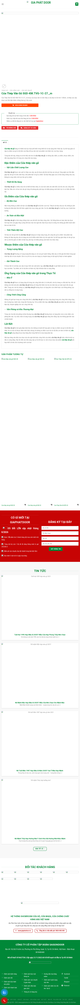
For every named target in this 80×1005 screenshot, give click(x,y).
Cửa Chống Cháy (15, 90)
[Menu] (2, 4)
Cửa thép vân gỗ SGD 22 (34, 505)
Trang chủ (4, 90)
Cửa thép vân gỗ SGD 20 (8, 505)
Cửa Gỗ (19, 999)
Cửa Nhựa (26, 999)
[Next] (78, 434)
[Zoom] (4, 86)
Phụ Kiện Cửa (57, 999)
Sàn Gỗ (50, 999)
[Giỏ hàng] (76, 4)
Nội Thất (44, 999)
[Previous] (1, 434)
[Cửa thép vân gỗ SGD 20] (13, 430)
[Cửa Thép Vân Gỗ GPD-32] (66, 430)
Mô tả (5, 142)
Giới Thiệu (13, 999)
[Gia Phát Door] (40, 4)
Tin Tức (64, 999)
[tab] (4, 142)
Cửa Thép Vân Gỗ (27, 90)
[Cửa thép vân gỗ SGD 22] (40, 430)
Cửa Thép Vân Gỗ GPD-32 (61, 505)
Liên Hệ (70, 999)
